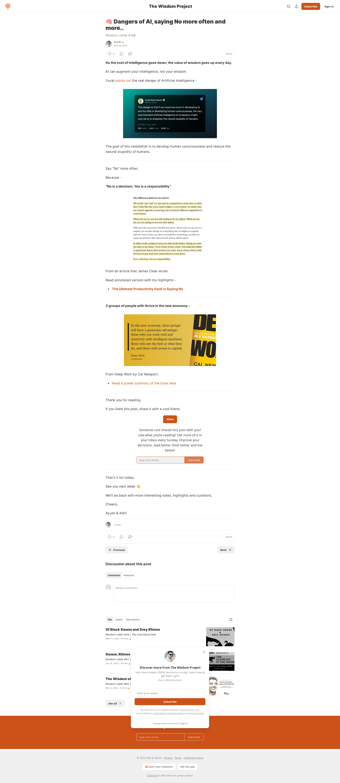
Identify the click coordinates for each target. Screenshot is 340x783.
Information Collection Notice (169, 713)
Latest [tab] (119, 619)
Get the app (187, 766)
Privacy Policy (197, 713)
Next (223, 550)
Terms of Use (187, 709)
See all (112, 703)
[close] (204, 652)
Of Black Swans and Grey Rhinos (133, 629)
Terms (178, 757)
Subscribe (310, 6)
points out (123, 81)
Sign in (329, 6)
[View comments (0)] (121, 53)
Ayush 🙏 (119, 42)
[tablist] (121, 575)
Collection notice (193, 757)
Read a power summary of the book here (144, 383)
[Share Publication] (296, 6)
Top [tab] (110, 619)
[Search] (288, 6)
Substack (152, 775)
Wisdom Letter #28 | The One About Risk (131, 634)
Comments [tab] (114, 575)
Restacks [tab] (129, 575)
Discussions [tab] (132, 619)
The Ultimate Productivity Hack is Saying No (147, 289)
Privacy (168, 757)
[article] (170, 637)
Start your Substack (161, 766)
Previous (119, 550)
